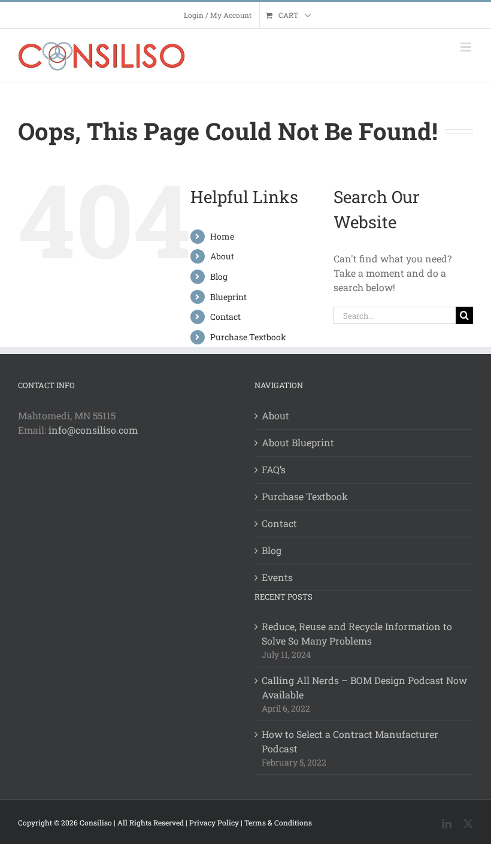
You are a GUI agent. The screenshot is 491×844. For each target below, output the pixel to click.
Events (277, 577)
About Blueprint (298, 442)
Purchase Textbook (248, 337)
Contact (225, 316)
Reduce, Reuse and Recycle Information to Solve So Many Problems (357, 633)
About (222, 256)
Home (222, 236)
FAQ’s (274, 469)
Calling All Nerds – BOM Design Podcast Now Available (364, 687)
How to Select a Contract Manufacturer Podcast (350, 741)
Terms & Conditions (278, 822)
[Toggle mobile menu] (466, 47)
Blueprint (228, 296)
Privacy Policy (214, 822)
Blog (219, 276)
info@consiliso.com (93, 429)
